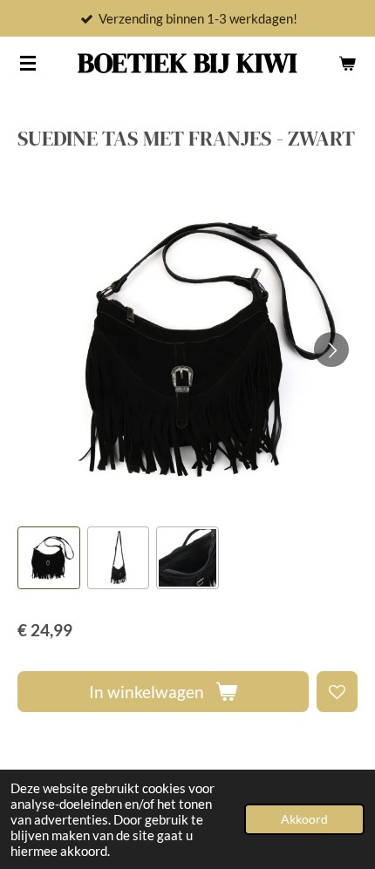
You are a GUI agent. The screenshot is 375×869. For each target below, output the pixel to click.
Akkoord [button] (304, 819)
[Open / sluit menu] (28, 62)
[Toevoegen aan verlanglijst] (337, 691)
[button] (48, 557)
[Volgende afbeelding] (331, 349)
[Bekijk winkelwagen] (347, 62)
